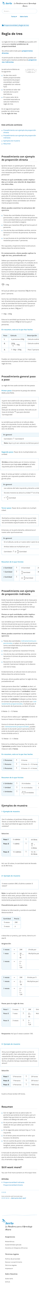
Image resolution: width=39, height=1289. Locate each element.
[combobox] (19, 11)
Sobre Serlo (24, 16)
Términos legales (11, 1265)
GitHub (7, 1282)
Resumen (7, 144)
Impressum (9, 1268)
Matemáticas (9, 1241)
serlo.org (28, 1198)
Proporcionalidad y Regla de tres (16, 25)
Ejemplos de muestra (11, 141)
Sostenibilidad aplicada (13, 1245)
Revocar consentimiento (13, 1262)
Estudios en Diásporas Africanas (16, 1248)
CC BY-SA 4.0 (5, 1198)
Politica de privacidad (12, 1259)
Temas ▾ (14, 16)
